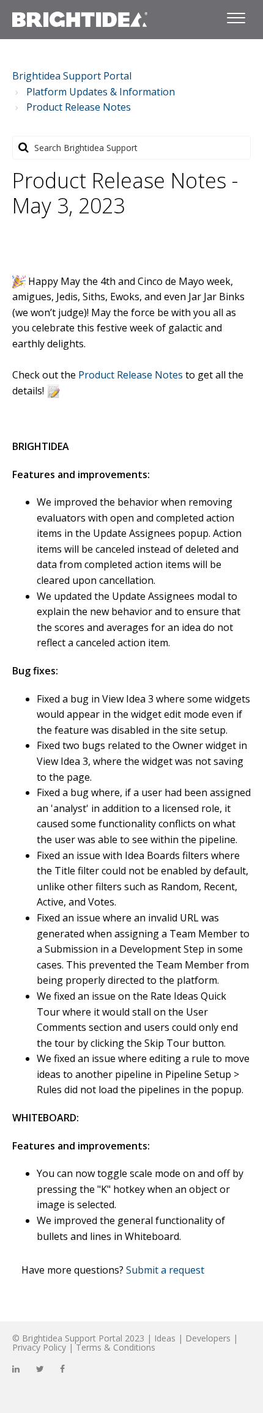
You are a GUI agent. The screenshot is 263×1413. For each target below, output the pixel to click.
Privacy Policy (39, 1347)
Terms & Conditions (115, 1347)
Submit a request (165, 1270)
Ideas (165, 1338)
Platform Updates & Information (100, 91)
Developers (208, 1338)
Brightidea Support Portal (72, 76)
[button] (236, 16)
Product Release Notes (78, 107)
